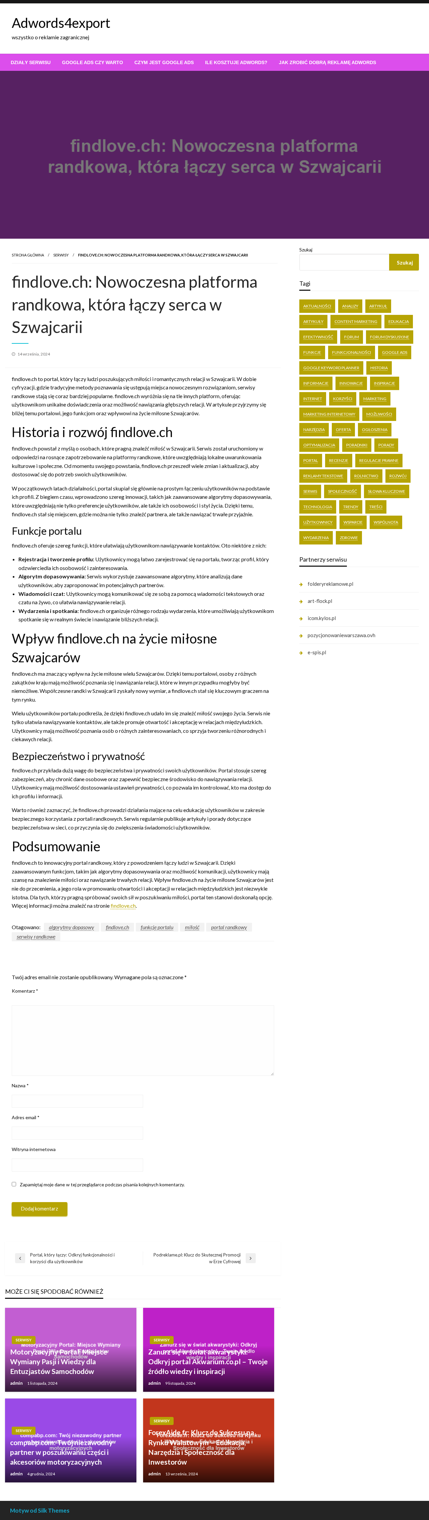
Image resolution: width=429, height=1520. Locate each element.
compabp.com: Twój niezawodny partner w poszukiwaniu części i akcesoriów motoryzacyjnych (61, 1452)
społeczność (342, 491)
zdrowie (349, 537)
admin (17, 1383)
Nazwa (20, 1085)
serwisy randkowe (36, 936)
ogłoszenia (374, 429)
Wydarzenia (316, 537)
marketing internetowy (329, 414)
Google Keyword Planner (331, 367)
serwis (310, 491)
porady (386, 444)
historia (379, 367)
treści (375, 506)
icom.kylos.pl (322, 618)
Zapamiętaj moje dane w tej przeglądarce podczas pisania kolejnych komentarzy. (102, 1184)
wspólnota (386, 522)
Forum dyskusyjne (389, 336)
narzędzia (314, 429)
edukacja (398, 321)
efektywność (318, 336)
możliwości (379, 414)
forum (351, 336)
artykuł (378, 305)
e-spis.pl (317, 652)
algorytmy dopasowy (71, 927)
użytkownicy (317, 522)
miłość (192, 927)
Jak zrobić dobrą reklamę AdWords (327, 62)
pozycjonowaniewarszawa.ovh (341, 635)
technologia (317, 506)
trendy (350, 506)
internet (312, 398)
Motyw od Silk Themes (39, 1510)
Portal (310, 460)
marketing (374, 398)
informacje (315, 383)
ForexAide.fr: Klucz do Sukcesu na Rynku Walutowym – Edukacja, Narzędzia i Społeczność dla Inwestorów (201, 1447)
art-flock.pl (320, 601)
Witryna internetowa (34, 1149)
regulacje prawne (379, 460)
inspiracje (384, 383)
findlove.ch (123, 905)
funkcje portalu (157, 927)
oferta (343, 429)
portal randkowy (229, 927)
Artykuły (313, 321)
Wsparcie (353, 522)
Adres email (26, 1117)
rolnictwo (366, 475)
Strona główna (28, 255)
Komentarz (25, 991)
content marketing (355, 321)
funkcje (312, 352)
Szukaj (305, 249)
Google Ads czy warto (92, 62)
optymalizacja (319, 444)
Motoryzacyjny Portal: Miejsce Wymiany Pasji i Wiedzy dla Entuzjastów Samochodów (58, 1361)
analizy (350, 305)
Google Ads (394, 352)
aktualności (317, 305)
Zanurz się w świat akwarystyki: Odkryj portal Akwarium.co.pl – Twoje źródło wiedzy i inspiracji (208, 1361)
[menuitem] (30, 62)
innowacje (351, 383)
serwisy (61, 255)
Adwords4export (61, 23)
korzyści (342, 398)
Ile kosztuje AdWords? (236, 62)
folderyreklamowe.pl (330, 584)
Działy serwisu (31, 62)
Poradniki (356, 444)
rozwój (398, 475)
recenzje (338, 460)
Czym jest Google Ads (164, 62)
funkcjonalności (351, 352)
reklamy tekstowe (323, 475)
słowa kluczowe (386, 491)
